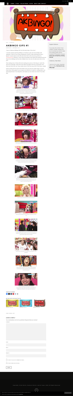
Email (7, 347)
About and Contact (40, 3)
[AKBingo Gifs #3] (26, 303)
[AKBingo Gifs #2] (39, 303)
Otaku (17, 3)
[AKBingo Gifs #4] (12, 303)
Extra (31, 3)
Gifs (14, 313)
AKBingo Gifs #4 (9, 307)
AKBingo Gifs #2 (36, 307)
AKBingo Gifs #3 (23, 307)
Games (12, 3)
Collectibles (24, 3)
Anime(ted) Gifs (9, 57)
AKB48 (7, 313)
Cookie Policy (21, 394)
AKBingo (10, 313)
